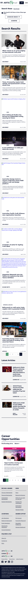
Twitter (6, 562)
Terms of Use (12, 559)
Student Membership (7, 501)
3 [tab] (12, 480)
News (17, 492)
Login (26, 2)
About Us (4, 538)
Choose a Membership (7, 492)
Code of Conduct (19, 559)
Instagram (12, 562)
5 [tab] (18, 480)
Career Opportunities (11, 437)
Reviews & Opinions (20, 495)
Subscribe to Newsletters (18, 506)
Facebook (3, 562)
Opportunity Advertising (5, 526)
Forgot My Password (21, 520)
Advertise (14, 20)
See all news (16, 8)
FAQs (3, 543)
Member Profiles (19, 509)
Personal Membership (7, 495)
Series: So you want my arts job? (20, 498)
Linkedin (9, 562)
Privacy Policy (5, 559)
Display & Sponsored (7, 520)
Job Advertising (5, 518)
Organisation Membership (5, 498)
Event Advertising (6, 523)
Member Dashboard (20, 527)
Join (22, 2)
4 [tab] (15, 480)
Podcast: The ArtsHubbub (19, 502)
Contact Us (4, 540)
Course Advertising (6, 530)
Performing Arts (7, 443)
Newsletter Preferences (18, 524)
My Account (18, 518)
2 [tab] (9, 480)
